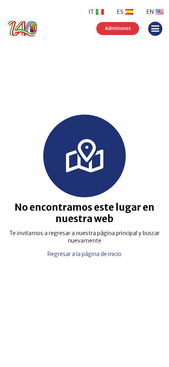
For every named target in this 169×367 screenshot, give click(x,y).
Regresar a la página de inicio (84, 254)
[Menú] (155, 29)
